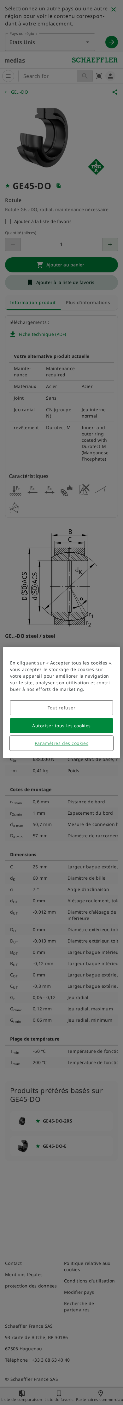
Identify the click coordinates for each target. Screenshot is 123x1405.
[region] (61, 702)
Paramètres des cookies (61, 743)
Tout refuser (62, 708)
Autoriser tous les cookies (61, 726)
